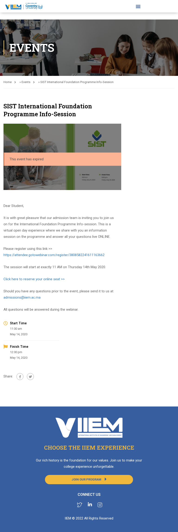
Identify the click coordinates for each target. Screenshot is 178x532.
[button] (138, 6)
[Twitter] (30, 376)
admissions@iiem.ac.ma (22, 297)
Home (7, 82)
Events (26, 82)
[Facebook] (19, 376)
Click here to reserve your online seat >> (34, 279)
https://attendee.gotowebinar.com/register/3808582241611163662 (54, 255)
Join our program (86, 479)
